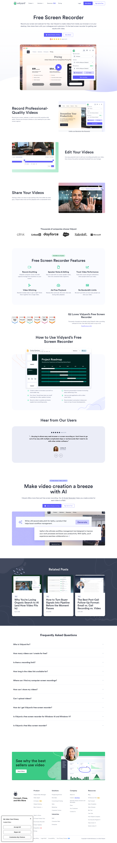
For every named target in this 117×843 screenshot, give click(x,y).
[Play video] (58, 67)
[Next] (61, 455)
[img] (58, 39)
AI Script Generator (69, 498)
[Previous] (56, 455)
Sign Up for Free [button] (99, 3)
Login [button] (79, 3)
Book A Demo (21, 771)
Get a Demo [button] (88, 3)
